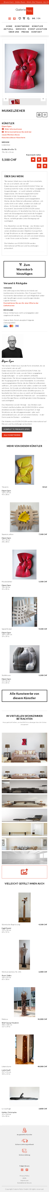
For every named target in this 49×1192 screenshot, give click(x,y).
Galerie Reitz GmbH (20, 1189)
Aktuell (8, 29)
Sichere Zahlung (24, 1155)
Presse (25, 32)
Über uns (14, 32)
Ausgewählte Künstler (24, 1134)
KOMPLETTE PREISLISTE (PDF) (17, 429)
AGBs (25, 1178)
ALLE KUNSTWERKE (12, 435)
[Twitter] (39, 159)
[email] (33, 159)
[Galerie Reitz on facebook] (14, 18)
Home (9, 26)
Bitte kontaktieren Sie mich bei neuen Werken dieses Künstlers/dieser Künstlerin (16, 135)
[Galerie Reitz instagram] (9, 18)
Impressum (25, 1180)
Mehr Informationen (13, 129)
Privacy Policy (24, 1176)
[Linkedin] (44, 166)
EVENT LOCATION (37, 29)
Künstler (37, 26)
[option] (24, 68)
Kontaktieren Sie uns (24, 1183)
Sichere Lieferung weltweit (24, 1144)
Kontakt (37, 32)
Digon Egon (6, 126)
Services (21, 29)
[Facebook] (39, 166)
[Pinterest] (44, 159)
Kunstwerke (22, 26)
